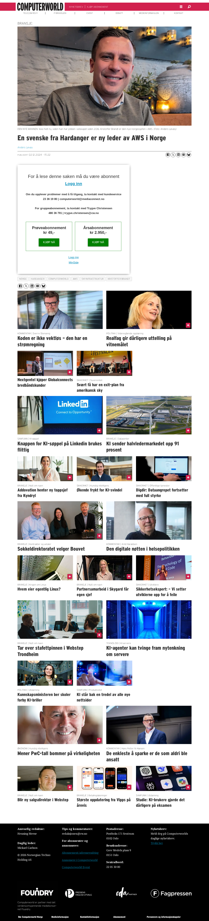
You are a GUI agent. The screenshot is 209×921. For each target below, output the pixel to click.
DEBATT (119, 13)
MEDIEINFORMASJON (149, 13)
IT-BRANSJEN (60, 13)
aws (75, 279)
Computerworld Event (76, 867)
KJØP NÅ (49, 242)
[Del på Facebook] (167, 154)
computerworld (58, 279)
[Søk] (189, 7)
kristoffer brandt (119, 279)
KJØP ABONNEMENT (97, 7)
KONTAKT (178, 13)
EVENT (90, 13)
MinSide (74, 262)
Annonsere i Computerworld (80, 860)
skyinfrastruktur (93, 279)
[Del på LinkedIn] (178, 154)
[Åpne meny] (181, 6)
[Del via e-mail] (183, 154)
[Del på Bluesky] (188, 154)
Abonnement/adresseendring (80, 853)
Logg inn (73, 183)
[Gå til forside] (40, 7)
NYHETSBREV (76, 7)
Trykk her (157, 843)
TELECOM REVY (30, 13)
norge (23, 279)
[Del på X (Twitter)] (173, 154)
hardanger (37, 279)
